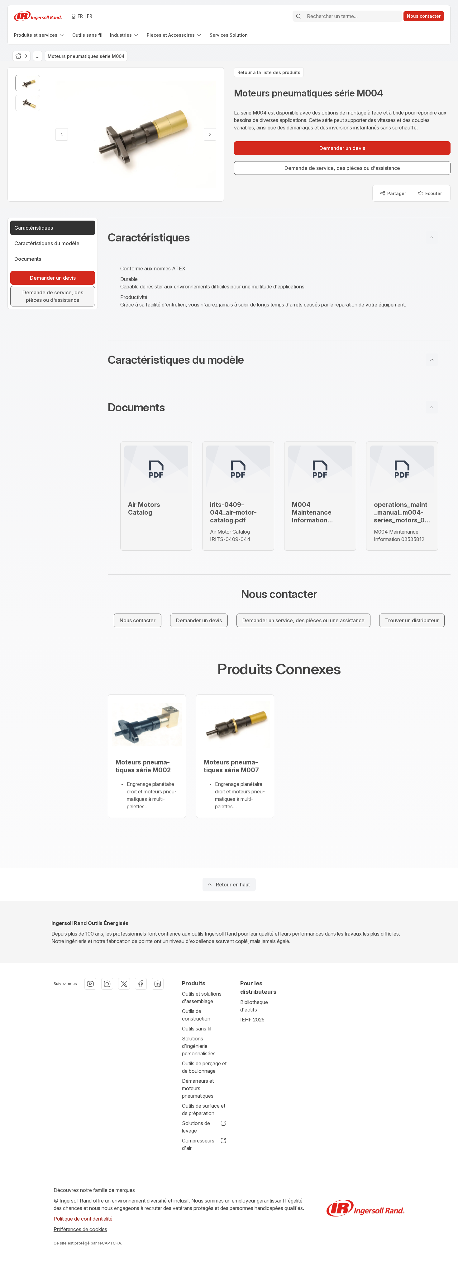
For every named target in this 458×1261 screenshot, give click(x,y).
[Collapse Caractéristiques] (432, 237)
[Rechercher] (298, 16)
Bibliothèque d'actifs (254, 1006)
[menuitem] (39, 35)
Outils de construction (196, 1015)
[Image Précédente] (61, 134)
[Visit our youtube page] (90, 984)
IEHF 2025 (252, 1019)
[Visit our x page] (124, 984)
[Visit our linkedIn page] (158, 984)
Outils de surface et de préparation (203, 1109)
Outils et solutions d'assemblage (202, 997)
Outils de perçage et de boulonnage (204, 1067)
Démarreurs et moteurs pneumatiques (198, 1088)
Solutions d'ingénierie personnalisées (199, 1046)
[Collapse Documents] (432, 407)
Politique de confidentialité (83, 1219)
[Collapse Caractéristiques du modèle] (432, 359)
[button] (279, 237)
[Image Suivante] (210, 134)
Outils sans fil (196, 1028)
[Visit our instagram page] (107, 984)
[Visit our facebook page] (141, 984)
